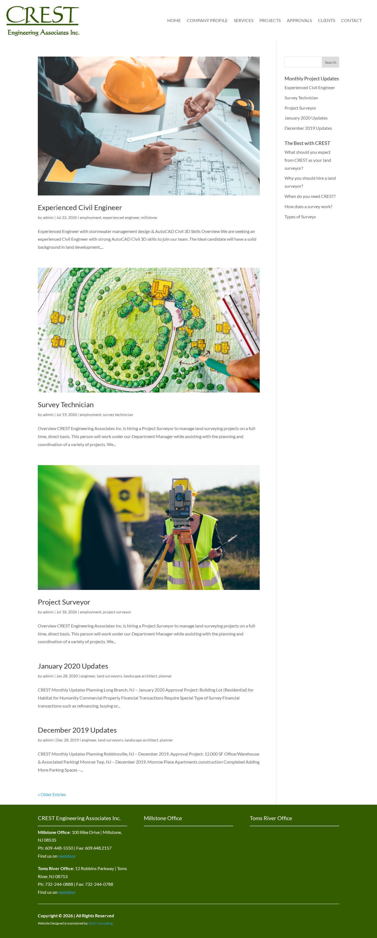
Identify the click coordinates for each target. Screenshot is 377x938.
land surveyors (109, 676)
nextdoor (67, 855)
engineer (88, 676)
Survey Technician (66, 404)
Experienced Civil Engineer (80, 207)
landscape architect (140, 676)
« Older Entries (52, 794)
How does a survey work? (308, 206)
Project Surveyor (64, 601)
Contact (351, 20)
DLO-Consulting (101, 923)
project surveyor (117, 612)
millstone (149, 217)
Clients (326, 20)
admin (48, 217)
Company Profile (207, 20)
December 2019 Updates (77, 729)
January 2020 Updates (73, 665)
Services (243, 20)
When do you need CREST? (310, 196)
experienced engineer (121, 217)
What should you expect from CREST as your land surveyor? (308, 160)
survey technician (118, 414)
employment (90, 217)
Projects (270, 20)
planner (165, 676)
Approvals (299, 20)
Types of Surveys (300, 216)
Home (174, 20)
